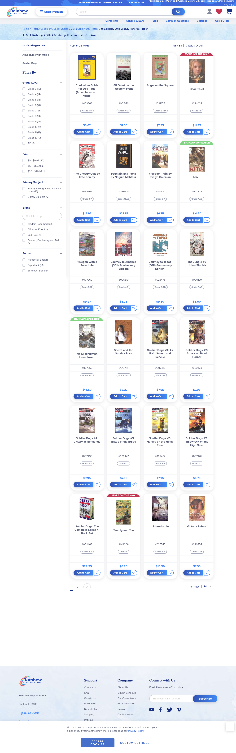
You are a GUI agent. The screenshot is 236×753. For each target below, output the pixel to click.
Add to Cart (83, 132)
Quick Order (222, 21)
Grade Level (30, 82)
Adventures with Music (35, 55)
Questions (90, 698)
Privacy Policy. (136, 731)
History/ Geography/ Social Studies (50, 29)
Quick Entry (90, 709)
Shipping (89, 714)
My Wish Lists (219, 11)
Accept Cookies (98, 742)
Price (25, 154)
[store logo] (17, 11)
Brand (26, 207)
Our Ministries (125, 714)
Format (27, 253)
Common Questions (177, 21)
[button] (209, 11)
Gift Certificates (126, 703)
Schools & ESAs (135, 21)
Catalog (122, 709)
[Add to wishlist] (97, 132)
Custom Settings (135, 743)
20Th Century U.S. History (84, 29)
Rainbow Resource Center (30, 681)
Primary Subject (32, 182)
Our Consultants (127, 698)
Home (25, 29)
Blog (155, 21)
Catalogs (202, 21)
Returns (88, 720)
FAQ (86, 693)
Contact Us (111, 21)
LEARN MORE (136, 2)
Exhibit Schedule (127, 693)
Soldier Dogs (29, 63)
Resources (90, 703)
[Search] (178, 11)
